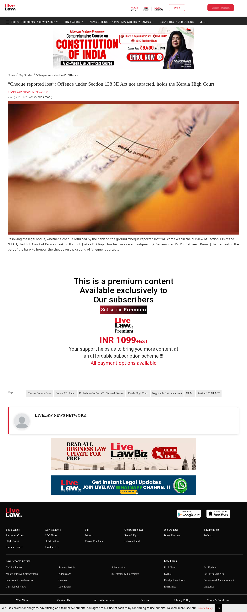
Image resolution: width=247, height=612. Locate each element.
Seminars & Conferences (19, 580)
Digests (146, 21)
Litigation (209, 586)
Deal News (170, 567)
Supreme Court (46, 21)
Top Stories (28, 21)
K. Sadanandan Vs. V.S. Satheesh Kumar (101, 393)
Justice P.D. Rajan (65, 393)
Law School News (16, 586)
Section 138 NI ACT (208, 393)
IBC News (51, 535)
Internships (170, 586)
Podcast (208, 535)
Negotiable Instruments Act (167, 393)
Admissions (64, 573)
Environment (211, 529)
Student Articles (67, 567)
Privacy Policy (205, 608)
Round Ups (131, 535)
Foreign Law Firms (174, 580)
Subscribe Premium (221, 8)
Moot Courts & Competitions (22, 573)
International (132, 541)
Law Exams (64, 586)
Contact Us (51, 547)
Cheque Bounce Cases (40, 393)
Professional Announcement (219, 580)
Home (11, 75)
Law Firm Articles (214, 573)
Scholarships (118, 567)
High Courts (72, 21)
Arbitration (52, 541)
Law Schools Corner (18, 560)
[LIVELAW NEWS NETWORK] (22, 421)
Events (167, 573)
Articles (114, 21)
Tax (87, 529)
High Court (12, 541)
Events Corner (14, 547)
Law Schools (129, 21)
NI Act (189, 393)
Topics (15, 21)
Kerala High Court (138, 393)
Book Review (172, 535)
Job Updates (186, 21)
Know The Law (94, 541)
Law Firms (167, 21)
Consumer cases (133, 529)
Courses (62, 580)
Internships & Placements (125, 573)
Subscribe (123, 309)
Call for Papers (14, 567)
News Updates (98, 21)
